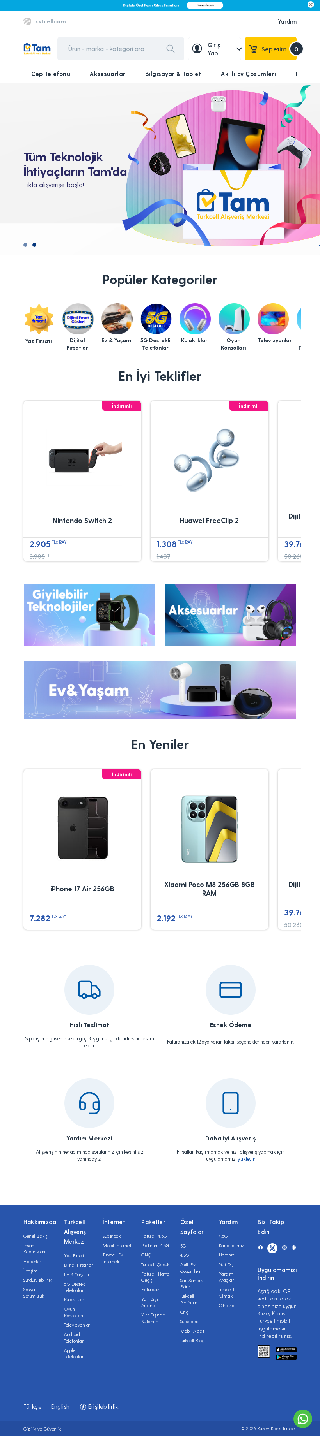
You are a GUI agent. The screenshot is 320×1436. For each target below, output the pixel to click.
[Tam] (37, 48)
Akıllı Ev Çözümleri (248, 73)
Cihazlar (227, 1305)
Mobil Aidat (192, 1331)
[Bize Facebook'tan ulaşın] (260, 1248)
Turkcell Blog (192, 1340)
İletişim (30, 1270)
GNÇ (146, 1254)
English (60, 1406)
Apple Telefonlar (74, 1353)
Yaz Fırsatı (74, 1255)
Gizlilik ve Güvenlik (42, 1428)
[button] (25, 245)
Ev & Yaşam (76, 1274)
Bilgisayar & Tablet (173, 73)
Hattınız (227, 1254)
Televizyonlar (77, 1324)
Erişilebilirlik (103, 1406)
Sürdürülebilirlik (37, 1280)
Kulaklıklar (74, 1299)
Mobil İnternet (117, 1245)
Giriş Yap (214, 49)
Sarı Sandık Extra (191, 1283)
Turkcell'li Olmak (227, 1292)
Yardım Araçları (227, 1277)
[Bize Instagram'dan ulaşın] (294, 1248)
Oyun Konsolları (73, 1312)
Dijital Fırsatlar (78, 1264)
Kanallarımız (231, 1245)
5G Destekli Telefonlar (75, 1287)
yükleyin (247, 1158)
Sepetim (279, 49)
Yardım (287, 21)
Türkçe (32, 1406)
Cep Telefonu (50, 73)
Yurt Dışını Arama (151, 1302)
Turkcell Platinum (189, 1299)
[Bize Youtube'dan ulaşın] (284, 1248)
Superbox (112, 1236)
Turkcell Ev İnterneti (113, 1258)
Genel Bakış (35, 1236)
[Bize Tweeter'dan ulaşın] (272, 1248)
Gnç (184, 1312)
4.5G (184, 1255)
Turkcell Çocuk (155, 1264)
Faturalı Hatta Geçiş (155, 1277)
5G (183, 1245)
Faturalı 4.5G (154, 1236)
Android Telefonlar (74, 1337)
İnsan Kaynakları (34, 1248)
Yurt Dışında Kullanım (153, 1317)
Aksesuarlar (108, 73)
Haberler (32, 1261)
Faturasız (150, 1289)
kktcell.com (50, 21)
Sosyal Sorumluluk (33, 1292)
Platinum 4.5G (155, 1245)
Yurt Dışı (227, 1264)
